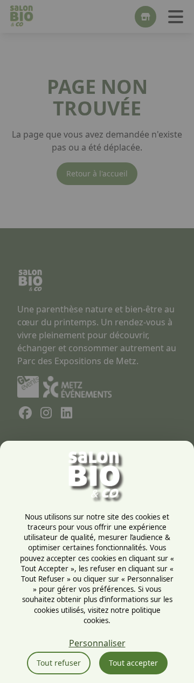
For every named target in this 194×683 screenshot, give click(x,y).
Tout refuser (59, 663)
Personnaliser (97, 643)
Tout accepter (133, 663)
